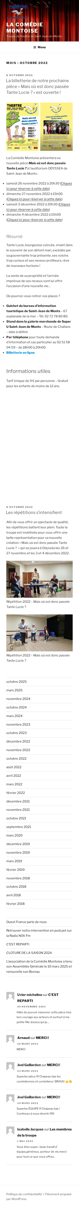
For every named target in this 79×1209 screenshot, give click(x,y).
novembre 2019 (18, 852)
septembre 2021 (18, 827)
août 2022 (13, 767)
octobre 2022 (16, 758)
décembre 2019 (18, 844)
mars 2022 (14, 784)
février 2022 (15, 793)
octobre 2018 (16, 887)
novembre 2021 (18, 810)
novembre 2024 (18, 699)
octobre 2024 (16, 707)
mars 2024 (14, 716)
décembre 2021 (18, 801)
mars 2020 (14, 835)
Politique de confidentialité (24, 1194)
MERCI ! (42, 1038)
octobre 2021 (16, 818)
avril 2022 (13, 776)
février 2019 (15, 870)
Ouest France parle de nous (26, 922)
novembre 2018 (18, 878)
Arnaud (23, 1038)
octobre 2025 (16, 682)
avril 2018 (13, 895)
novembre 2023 (18, 724)
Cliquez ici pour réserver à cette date (34, 199)
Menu (42, 47)
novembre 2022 (18, 750)
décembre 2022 (18, 741)
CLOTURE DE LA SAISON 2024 (29, 953)
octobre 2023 (16, 733)
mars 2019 (14, 861)
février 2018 (15, 904)
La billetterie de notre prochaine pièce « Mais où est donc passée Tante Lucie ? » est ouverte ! (37, 86)
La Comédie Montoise (24, 28)
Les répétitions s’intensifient (34, 512)
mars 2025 (14, 690)
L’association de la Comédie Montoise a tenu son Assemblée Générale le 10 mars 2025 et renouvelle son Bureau (39, 967)
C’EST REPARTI (17, 944)
